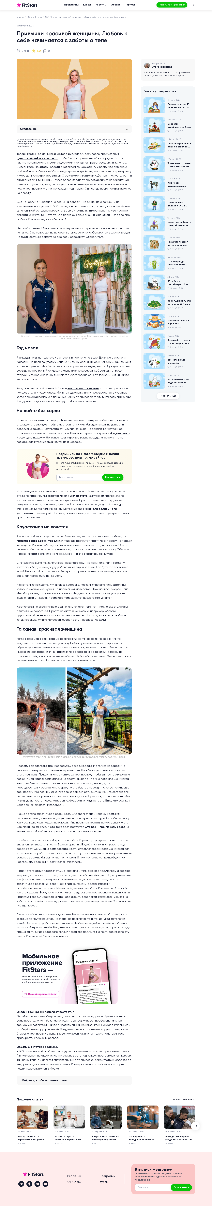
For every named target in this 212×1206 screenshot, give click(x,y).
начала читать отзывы (83, 388)
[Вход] (193, 5)
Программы (71, 4)
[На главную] (27, 5)
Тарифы (130, 4)
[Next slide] (195, 1126)
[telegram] (21, 1184)
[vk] (37, 1184)
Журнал (116, 4)
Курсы (87, 4)
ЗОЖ (47, 17)
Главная (20, 17)
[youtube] (45, 1184)
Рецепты (100, 4)
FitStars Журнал (34, 17)
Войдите (28, 1080)
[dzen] (29, 1184)
